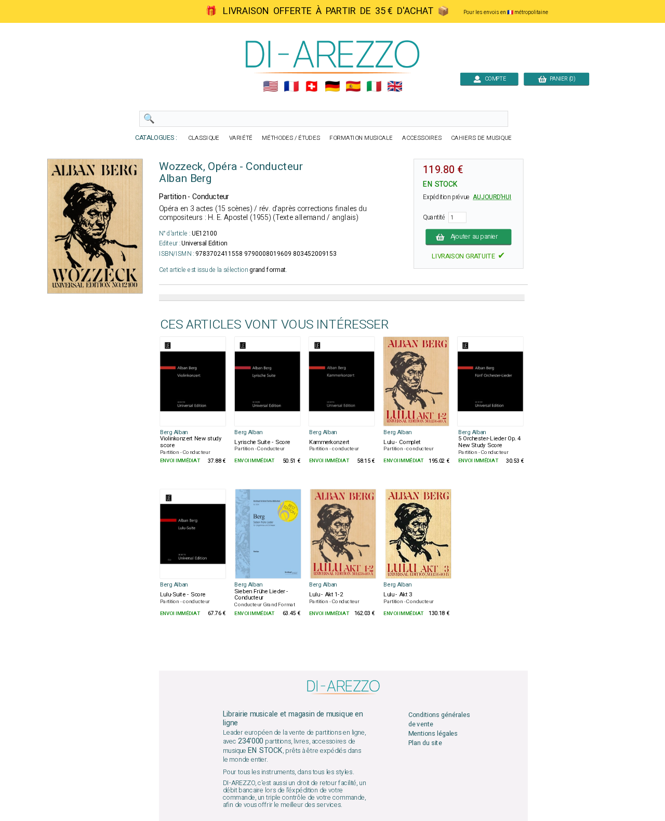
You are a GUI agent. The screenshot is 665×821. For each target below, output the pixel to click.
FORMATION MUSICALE (361, 138)
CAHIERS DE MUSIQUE (481, 138)
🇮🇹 (373, 86)
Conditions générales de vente (439, 719)
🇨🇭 (311, 86)
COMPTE (494, 79)
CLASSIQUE (203, 138)
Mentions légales (433, 734)
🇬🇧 (394, 86)
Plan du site (425, 743)
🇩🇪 (332, 86)
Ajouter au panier (474, 237)
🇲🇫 (291, 86)
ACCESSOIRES (422, 138)
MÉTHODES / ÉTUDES (291, 138)
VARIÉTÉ (241, 138)
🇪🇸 (353, 86)
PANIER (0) (561, 79)
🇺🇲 (270, 86)
